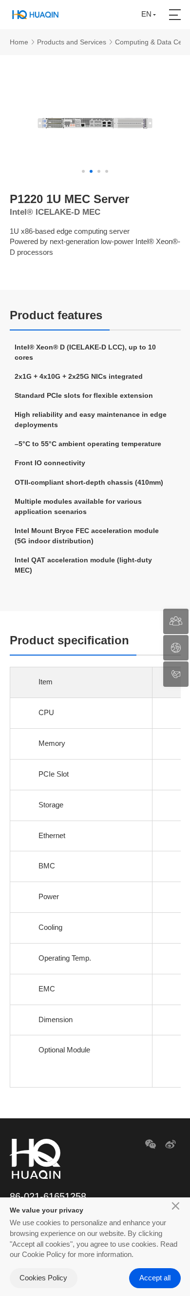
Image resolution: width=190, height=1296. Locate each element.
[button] (83, 171)
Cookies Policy (43, 1278)
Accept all (155, 1278)
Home (19, 42)
